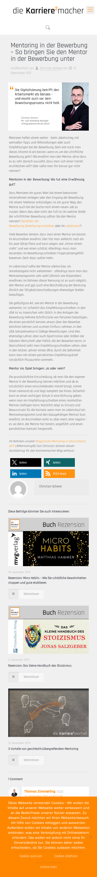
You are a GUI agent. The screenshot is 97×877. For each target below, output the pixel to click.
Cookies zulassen (31, 856)
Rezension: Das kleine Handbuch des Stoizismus (40, 666)
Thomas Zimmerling (39, 791)
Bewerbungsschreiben (39, 226)
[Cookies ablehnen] (90, 836)
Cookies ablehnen (66, 856)
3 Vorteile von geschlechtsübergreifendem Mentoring (43, 749)
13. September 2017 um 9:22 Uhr (43, 796)
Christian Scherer (51, 68)
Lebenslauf (72, 226)
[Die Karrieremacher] (48, 9)
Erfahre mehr (48, 867)
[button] (25, 462)
